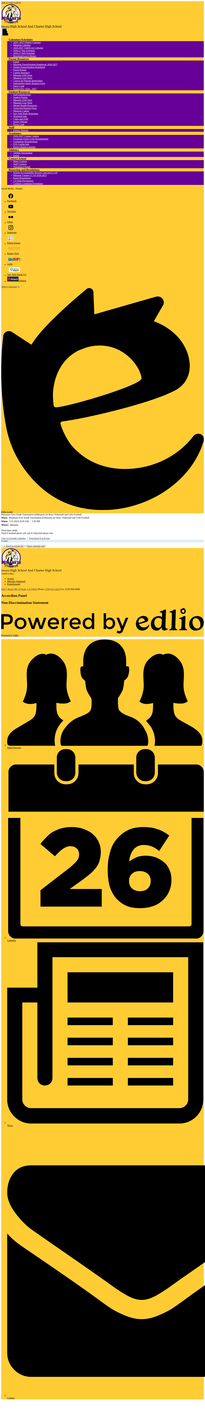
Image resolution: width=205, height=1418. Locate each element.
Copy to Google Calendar (13, 538)
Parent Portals (19, 70)
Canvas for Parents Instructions (28, 80)
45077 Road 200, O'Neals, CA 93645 (19, 589)
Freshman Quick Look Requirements (30, 139)
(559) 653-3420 (52, 589)
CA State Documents (23, 181)
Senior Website (20, 121)
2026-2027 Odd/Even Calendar (28, 48)
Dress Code (18, 86)
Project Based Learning (24, 147)
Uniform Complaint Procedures (28, 183)
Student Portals (20, 97)
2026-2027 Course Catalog (26, 136)
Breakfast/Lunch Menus (24, 56)
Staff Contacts (20, 164)
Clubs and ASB (20, 119)
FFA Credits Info (21, 144)
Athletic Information (22, 153)
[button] (20, 39)
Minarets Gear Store (22, 78)
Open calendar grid (36, 546)
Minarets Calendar (22, 45)
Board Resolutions (22, 178)
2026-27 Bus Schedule (24, 50)
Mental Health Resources (25, 105)
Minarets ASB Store (22, 75)
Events (4, 541)
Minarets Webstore (16, 581)
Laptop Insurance (21, 72)
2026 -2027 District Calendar (27, 42)
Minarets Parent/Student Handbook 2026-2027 (35, 64)
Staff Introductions (22, 94)
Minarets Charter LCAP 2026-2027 (30, 175)
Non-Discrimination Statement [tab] (24, 603)
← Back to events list (13, 546)
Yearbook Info (20, 116)
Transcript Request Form (25, 108)
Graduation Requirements (25, 141)
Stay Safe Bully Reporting (25, 113)
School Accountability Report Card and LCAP (35, 172)
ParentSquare (13, 584)
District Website (20, 130)
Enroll (16, 62)
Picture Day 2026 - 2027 (25, 89)
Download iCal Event (39, 538)
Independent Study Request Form (29, 83)
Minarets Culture (21, 111)
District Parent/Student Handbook (29, 67)
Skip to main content (11, 2)
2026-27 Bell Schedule (24, 53)
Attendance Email (21, 167)
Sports (16, 155)
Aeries (10, 578)
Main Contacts (20, 161)
